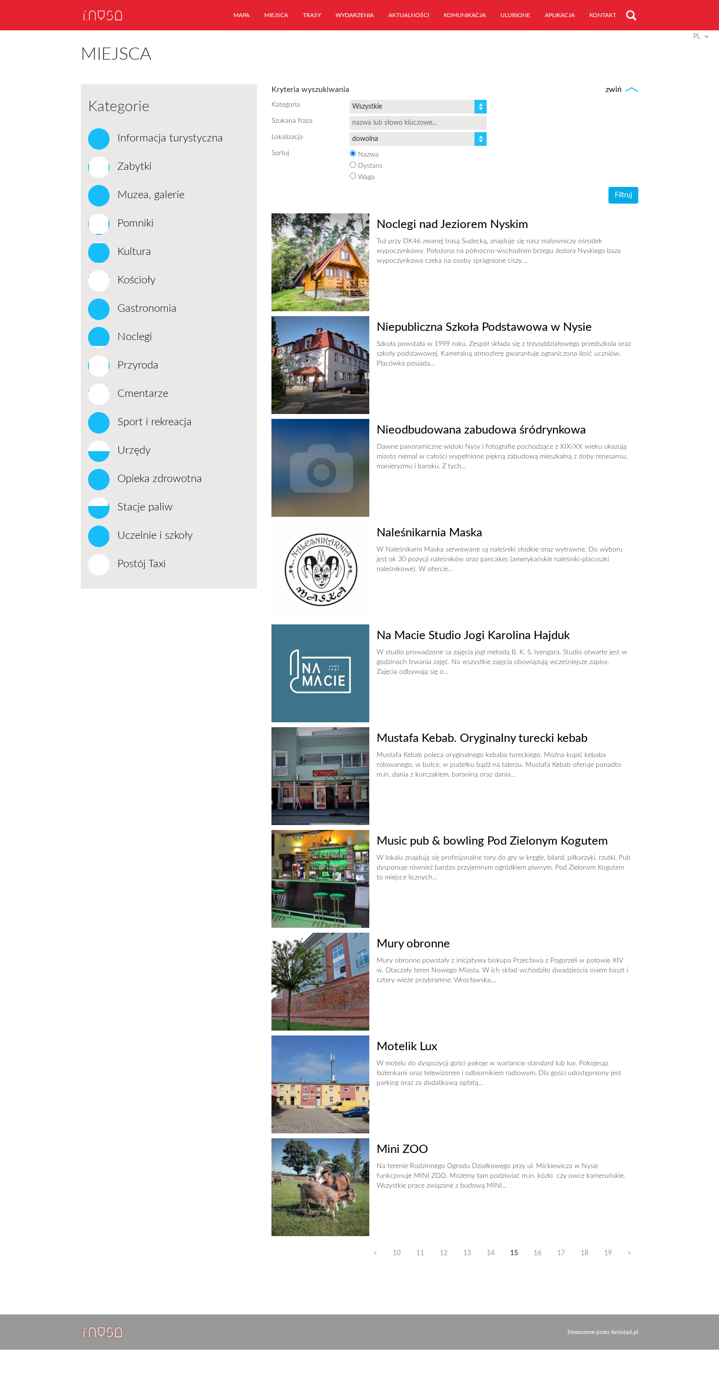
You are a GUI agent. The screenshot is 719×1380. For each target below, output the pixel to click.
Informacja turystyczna (168, 138)
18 (584, 1253)
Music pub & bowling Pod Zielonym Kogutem (492, 841)
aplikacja (560, 15)
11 (420, 1253)
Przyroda (136, 365)
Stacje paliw (143, 507)
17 (561, 1253)
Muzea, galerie (149, 194)
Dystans (370, 165)
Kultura (132, 251)
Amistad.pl (624, 1332)
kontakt (602, 15)
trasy (312, 15)
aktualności (408, 15)
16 (537, 1253)
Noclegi (133, 336)
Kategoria (285, 104)
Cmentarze (141, 393)
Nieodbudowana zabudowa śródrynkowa (481, 430)
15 (514, 1253)
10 (397, 1253)
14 (490, 1253)
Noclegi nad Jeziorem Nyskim (452, 224)
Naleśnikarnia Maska (429, 533)
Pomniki (134, 223)
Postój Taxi (140, 563)
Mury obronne (413, 944)
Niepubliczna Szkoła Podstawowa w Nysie (484, 327)
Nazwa (368, 154)
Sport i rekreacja (153, 421)
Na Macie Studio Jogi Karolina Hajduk (473, 636)
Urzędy (132, 450)
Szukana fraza (292, 120)
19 (608, 1253)
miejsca (276, 15)
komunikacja (465, 15)
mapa (241, 15)
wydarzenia (355, 15)
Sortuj (280, 153)
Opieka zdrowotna (158, 478)
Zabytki (133, 166)
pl (696, 36)
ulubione (515, 15)
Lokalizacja (287, 137)
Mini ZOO (402, 1149)
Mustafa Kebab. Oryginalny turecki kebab (482, 738)
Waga (366, 177)
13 (467, 1253)
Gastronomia (145, 308)
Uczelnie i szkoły (153, 535)
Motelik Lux (407, 1047)
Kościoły (135, 280)
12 (444, 1253)
